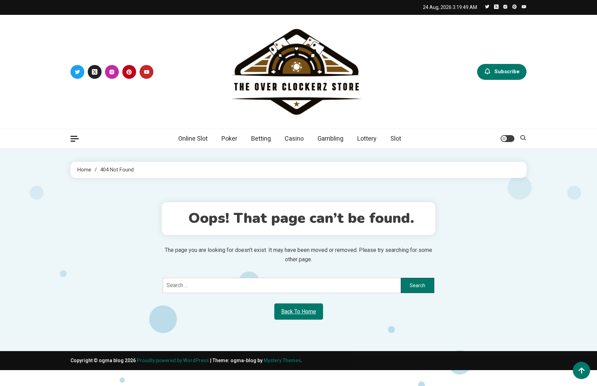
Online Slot (193, 138)
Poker (229, 138)
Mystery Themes (282, 360)
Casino (294, 138)
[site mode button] (507, 138)
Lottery (367, 138)
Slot (395, 138)
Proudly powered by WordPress (173, 360)
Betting (261, 138)
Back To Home (298, 311)
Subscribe (507, 71)
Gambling (330, 138)
